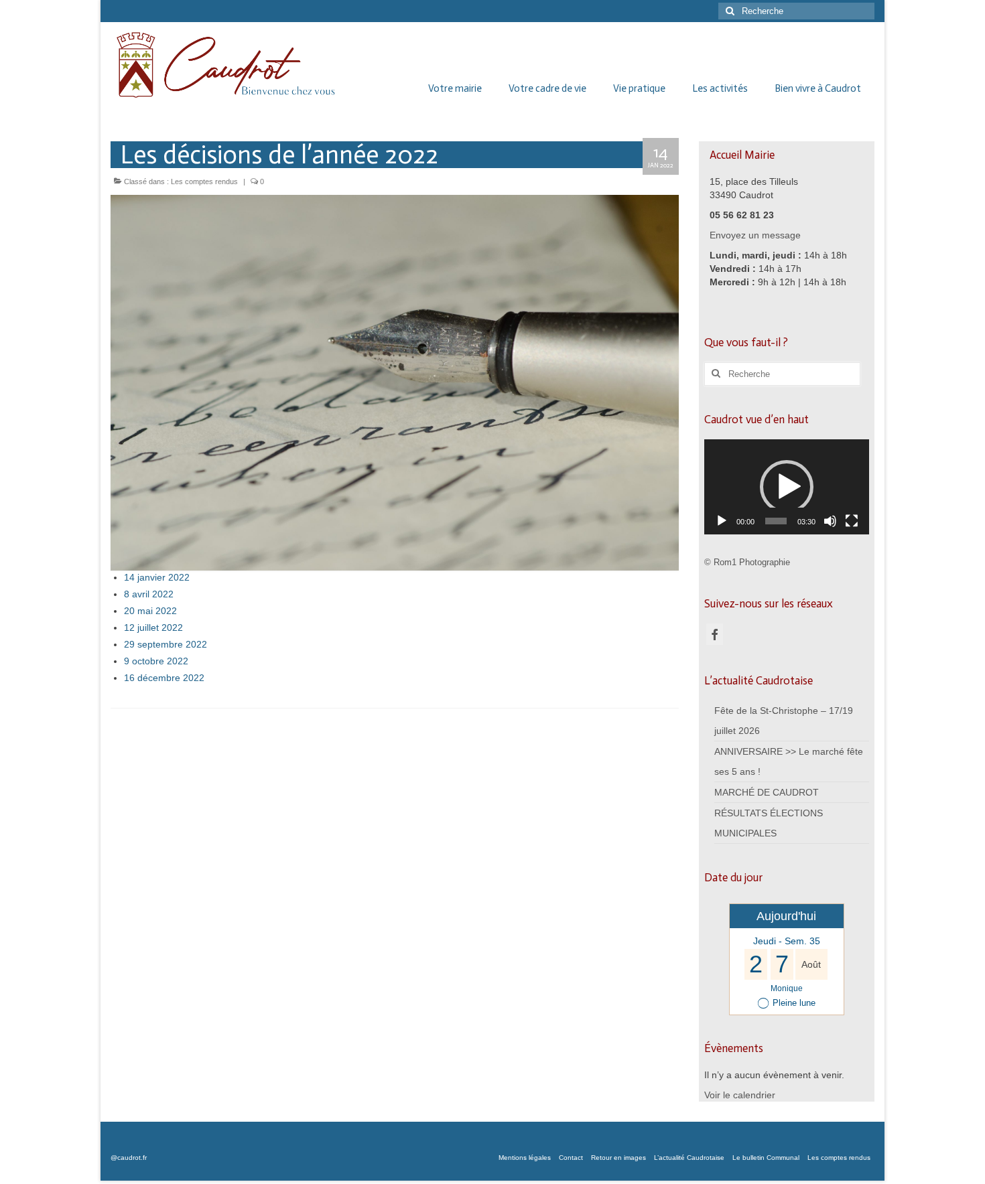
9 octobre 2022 (156, 661)
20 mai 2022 (150, 610)
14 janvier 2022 (157, 577)
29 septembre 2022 (165, 644)
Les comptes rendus (204, 181)
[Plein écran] (851, 521)
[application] (787, 486)
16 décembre (153, 677)
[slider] (776, 521)
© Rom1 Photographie (747, 562)
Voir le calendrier (739, 1095)
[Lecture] (721, 521)
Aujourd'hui (786, 916)
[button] (786, 487)
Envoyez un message (755, 235)
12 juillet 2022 (153, 627)
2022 (193, 677)
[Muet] (830, 521)
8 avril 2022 (149, 594)
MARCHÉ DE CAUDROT (766, 792)
